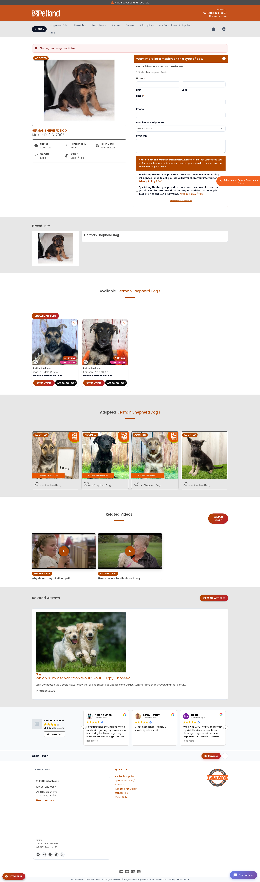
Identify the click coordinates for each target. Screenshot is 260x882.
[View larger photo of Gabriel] (74, 323)
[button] (225, 728)
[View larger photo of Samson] (124, 323)
